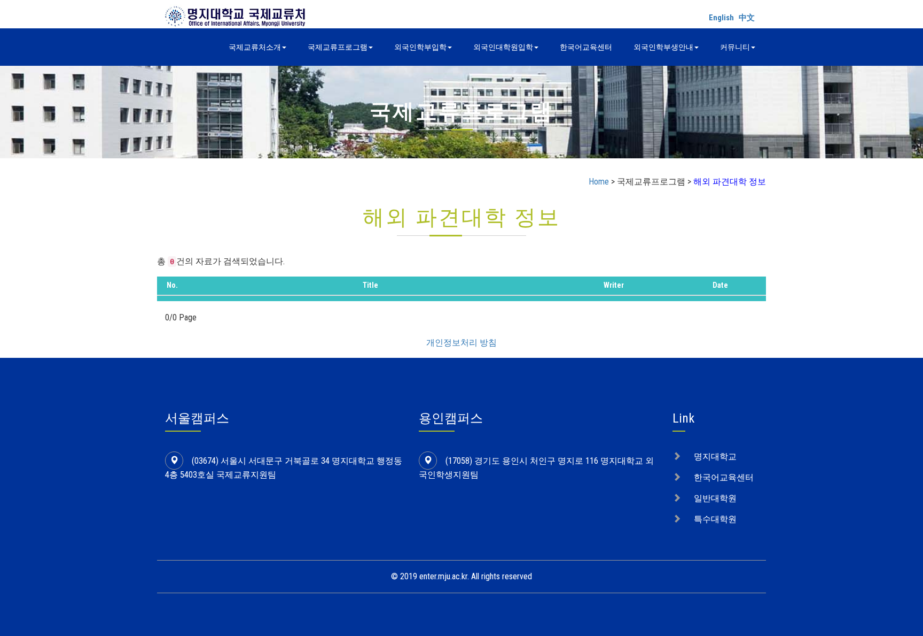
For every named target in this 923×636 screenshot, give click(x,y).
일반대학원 (715, 498)
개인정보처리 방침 (461, 343)
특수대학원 (715, 519)
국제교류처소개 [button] (255, 47)
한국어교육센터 (586, 47)
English (721, 17)
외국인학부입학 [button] (420, 47)
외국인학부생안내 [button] (663, 47)
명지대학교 (715, 456)
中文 (747, 17)
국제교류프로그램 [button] (337, 47)
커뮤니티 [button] (735, 47)
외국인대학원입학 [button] (503, 47)
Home (599, 182)
